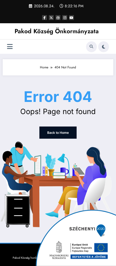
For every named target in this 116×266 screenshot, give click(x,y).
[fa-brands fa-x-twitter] (51, 17)
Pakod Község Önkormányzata (57, 31)
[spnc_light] (103, 46)
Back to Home (58, 133)
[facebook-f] (44, 17)
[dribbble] (58, 17)
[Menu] (10, 46)
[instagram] (64, 17)
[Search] (91, 47)
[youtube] (71, 17)
